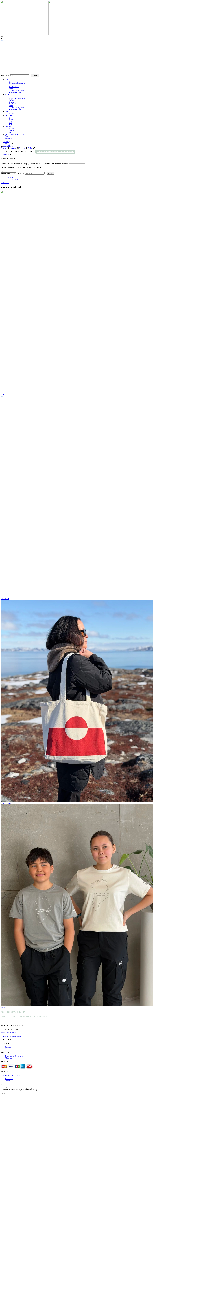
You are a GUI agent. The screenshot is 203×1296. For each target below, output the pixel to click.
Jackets (11, 85)
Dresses (11, 102)
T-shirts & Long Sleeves (17, 90)
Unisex (11, 113)
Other (11, 125)
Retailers (8, 1047)
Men (6, 79)
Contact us (8, 138)
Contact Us (9, 1049)
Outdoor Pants (14, 87)
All (10, 81)
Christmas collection (16, 92)
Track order (9, 1079)
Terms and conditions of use (14, 1056)
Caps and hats (14, 121)
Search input (5, 75)
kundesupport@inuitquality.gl (11, 1036)
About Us (8, 1058)
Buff (10, 123)
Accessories (9, 115)
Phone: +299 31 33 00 (8, 1033)
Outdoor (8, 126)
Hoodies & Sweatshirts (17, 83)
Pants (11, 89)
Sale (6, 136)
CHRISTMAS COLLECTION (15, 134)
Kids (6, 111)
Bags (11, 119)
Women (7, 94)
